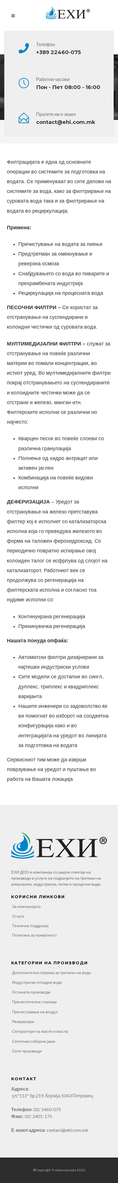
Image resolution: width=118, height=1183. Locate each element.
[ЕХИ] (68, 15)
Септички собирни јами (33, 1041)
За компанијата (26, 906)
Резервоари (23, 1021)
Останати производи (31, 992)
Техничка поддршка (30, 925)
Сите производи (27, 1050)
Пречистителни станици (34, 1001)
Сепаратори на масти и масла (40, 1031)
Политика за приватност (34, 935)
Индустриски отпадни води (37, 982)
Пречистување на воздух (35, 1011)
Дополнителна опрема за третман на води (51, 972)
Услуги (18, 916)
